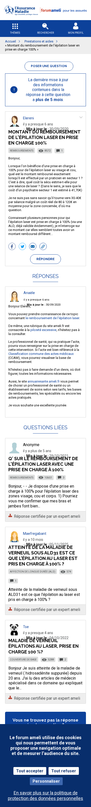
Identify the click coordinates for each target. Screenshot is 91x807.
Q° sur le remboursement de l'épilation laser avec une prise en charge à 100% (43, 464)
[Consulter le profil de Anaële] (14, 300)
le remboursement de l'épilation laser (52, 318)
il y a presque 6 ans (36, 299)
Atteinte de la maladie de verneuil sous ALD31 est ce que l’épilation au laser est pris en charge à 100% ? (42, 555)
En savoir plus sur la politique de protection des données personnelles (45, 795)
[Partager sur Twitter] (22, 247)
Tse (26, 627)
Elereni (28, 118)
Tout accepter (29, 771)
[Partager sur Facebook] (12, 247)
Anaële (29, 293)
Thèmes (15, 32)
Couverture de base (23, 659)
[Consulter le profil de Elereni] (14, 125)
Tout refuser (63, 771)
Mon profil (76, 32)
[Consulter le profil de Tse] (14, 634)
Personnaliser (46, 781)
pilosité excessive (43, 330)
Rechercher (45, 32)
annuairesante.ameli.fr (44, 381)
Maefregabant (34, 534)
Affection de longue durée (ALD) (32, 571)
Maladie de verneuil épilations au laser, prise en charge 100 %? (43, 646)
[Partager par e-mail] (32, 247)
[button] (45, 18)
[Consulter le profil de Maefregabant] (14, 540)
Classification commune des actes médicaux (41, 354)
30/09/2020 (43, 304)
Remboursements (21, 150)
